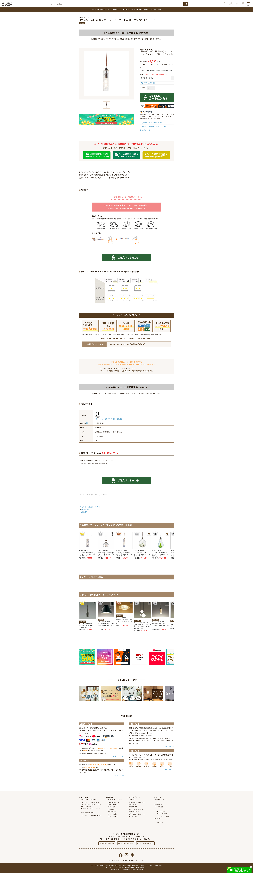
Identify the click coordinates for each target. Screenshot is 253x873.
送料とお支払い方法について (137, 802)
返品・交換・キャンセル (136, 809)
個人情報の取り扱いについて (137, 814)
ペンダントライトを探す (115, 800)
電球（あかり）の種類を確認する (156, 75)
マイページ (224, 4)
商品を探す (115, 9)
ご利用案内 (125, 9)
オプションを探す (113, 816)
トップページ (159, 822)
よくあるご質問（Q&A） (88, 813)
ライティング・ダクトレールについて (91, 809)
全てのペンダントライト (115, 802)
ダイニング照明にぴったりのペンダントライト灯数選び (91, 805)
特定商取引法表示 (134, 812)
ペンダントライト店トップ (100, 9)
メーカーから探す (113, 814)
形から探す (111, 809)
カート (243, 4)
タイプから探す (112, 812)
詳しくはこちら (119, 756)
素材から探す (111, 807)
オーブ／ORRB (85, 509)
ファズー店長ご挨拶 (161, 814)
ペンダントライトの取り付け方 (90, 802)
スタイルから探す (113, 804)
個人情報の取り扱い (128, 860)
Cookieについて (133, 816)
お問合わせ (231, 4)
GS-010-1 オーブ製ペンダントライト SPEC (93, 495)
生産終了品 (84, 512)
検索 (185, 4)
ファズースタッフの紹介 (162, 816)
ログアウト (158, 804)
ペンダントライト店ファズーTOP (89, 507)
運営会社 (157, 818)
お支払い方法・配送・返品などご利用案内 (155, 126)
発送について (132, 804)
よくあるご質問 (156, 9)
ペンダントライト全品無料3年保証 (91, 815)
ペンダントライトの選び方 (139, 9)
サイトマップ (140, 860)
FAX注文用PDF (133, 807)
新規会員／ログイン (161, 800)
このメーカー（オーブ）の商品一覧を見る (109, 419)
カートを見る (159, 807)
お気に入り (237, 4)
